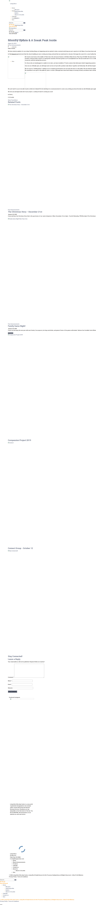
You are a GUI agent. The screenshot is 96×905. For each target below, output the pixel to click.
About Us (15, 869)
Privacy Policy (13, 876)
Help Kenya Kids (19, 25)
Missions (17, 9)
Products (15, 864)
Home (13, 8)
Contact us (15, 18)
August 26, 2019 (12, 43)
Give (13, 19)
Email (10, 684)
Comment (11, 677)
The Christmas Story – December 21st (25, 212)
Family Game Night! (16, 326)
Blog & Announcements (19, 862)
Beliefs (16, 32)
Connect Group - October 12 (20, 548)
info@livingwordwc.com (17, 859)
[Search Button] (24, 22)
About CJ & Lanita (19, 14)
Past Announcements (15, 45)
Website (10, 688)
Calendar (14, 16)
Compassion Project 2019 (19, 440)
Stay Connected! (15, 656)
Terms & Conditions (22, 876)
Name (10, 681)
